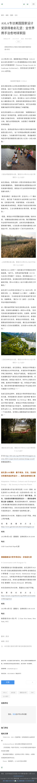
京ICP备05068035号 (8, 781)
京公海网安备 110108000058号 (25, 781)
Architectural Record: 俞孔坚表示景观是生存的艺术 (17, 744)
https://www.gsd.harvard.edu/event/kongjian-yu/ (17, 527)
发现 (7, 15)
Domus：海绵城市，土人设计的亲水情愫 (15, 761)
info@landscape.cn (18, 776)
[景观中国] (8, 4)
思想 (11, 15)
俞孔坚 (13, 692)
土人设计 (5, 696)
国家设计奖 (23, 692)
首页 (2, 15)
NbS (32, 692)
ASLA (5, 692)
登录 (14, 714)
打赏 (7, 682)
